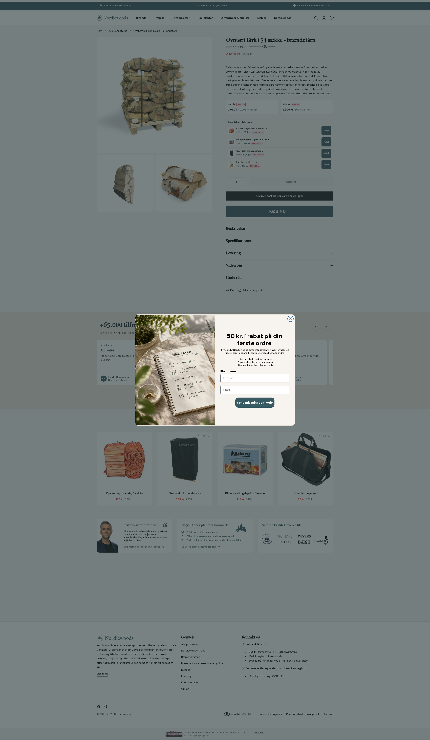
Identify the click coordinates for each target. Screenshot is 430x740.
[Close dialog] (290, 319)
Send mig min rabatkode (255, 403)
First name (228, 371)
